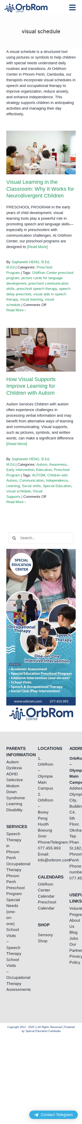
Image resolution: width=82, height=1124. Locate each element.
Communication (31, 480)
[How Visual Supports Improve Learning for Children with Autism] (41, 350)
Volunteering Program (72, 911)
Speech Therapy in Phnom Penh (9, 846)
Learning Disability (9, 807)
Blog (72, 932)
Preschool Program (9, 891)
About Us (72, 923)
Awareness (58, 465)
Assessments (9, 989)
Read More (15, 310)
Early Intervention (20, 470)
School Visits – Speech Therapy (9, 941)
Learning (13, 486)
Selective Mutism (9, 783)
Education (44, 470)
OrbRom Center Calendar (41, 890)
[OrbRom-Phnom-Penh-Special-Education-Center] (26, 5)
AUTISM (38, 475)
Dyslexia (9, 768)
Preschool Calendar (41, 905)
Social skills (31, 486)
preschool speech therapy (37, 289)
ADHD (9, 774)
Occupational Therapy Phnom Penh (9, 873)
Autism (41, 465)
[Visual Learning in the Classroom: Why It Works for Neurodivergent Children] (41, 152)
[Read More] (37, 247)
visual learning (31, 299)
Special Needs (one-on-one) (9, 912)
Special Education (57, 486)
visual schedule (18, 491)
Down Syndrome (9, 795)
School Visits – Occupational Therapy (9, 971)
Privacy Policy (72, 959)
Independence (57, 480)
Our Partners (72, 947)
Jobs (72, 938)
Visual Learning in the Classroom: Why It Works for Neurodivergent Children (41, 142)
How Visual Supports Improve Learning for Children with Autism (41, 339)
